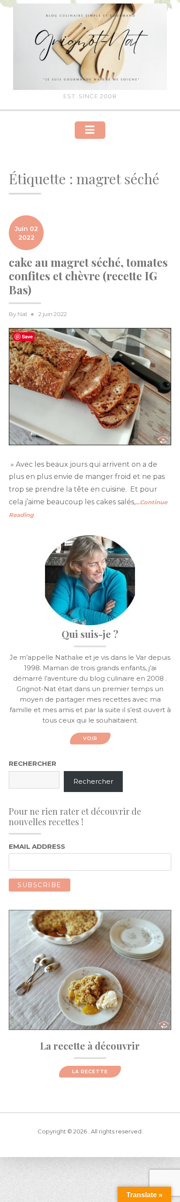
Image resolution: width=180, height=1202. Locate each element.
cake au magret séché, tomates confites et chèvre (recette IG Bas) (88, 276)
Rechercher (32, 763)
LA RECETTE (90, 1071)
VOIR (90, 738)
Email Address (37, 846)
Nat (22, 313)
